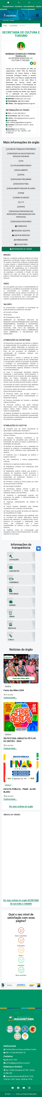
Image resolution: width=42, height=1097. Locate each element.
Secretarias (13, 26)
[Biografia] (31, 63)
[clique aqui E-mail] (13, 1088)
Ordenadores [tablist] (22, 240)
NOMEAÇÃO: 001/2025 (23, 99)
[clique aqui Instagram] (29, 1088)
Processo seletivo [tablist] (21, 231)
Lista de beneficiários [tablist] (21, 166)
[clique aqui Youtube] (24, 1088)
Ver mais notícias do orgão (21, 806)
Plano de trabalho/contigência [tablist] (22, 149)
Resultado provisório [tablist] (21, 222)
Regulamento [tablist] (22, 170)
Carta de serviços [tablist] (22, 235)
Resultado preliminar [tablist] (21, 179)
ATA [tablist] (21, 161)
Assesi (12, 1094)
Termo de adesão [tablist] (21, 198)
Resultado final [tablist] (22, 184)
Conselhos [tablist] (22, 226)
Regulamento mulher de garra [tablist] (21, 188)
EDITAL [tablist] (21, 175)
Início (5, 26)
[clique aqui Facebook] (18, 1088)
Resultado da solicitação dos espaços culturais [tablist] (22, 155)
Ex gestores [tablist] (21, 244)
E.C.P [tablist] (21, 202)
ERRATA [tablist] (22, 207)
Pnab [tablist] (21, 193)
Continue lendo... (10, 698)
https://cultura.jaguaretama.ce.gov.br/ (19, 122)
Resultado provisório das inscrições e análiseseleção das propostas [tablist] (21, 214)
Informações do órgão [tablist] (21, 249)
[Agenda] (34, 63)
